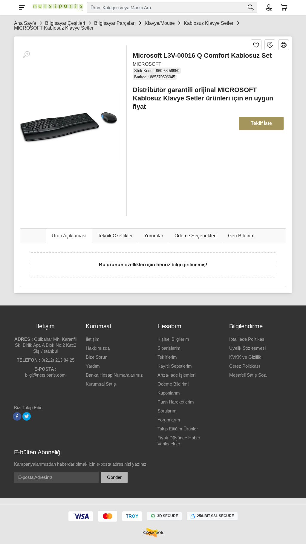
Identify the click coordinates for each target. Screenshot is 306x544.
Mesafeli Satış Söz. (248, 375)
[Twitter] (26, 416)
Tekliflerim (167, 357)
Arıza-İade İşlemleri (176, 375)
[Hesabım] (268, 7)
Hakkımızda (98, 348)
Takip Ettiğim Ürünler (177, 428)
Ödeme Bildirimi (173, 383)
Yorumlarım (168, 419)
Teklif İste (261, 123)
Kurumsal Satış (101, 383)
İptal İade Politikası (247, 339)
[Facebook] (17, 416)
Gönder (114, 477)
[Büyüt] (26, 54)
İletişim (93, 339)
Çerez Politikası (244, 366)
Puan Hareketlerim (175, 401)
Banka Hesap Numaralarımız (114, 375)
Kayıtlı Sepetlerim (174, 366)
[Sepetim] (284, 7)
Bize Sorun (96, 357)
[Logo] (56, 7)
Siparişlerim (168, 348)
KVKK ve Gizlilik (245, 357)
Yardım (93, 366)
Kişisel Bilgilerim (173, 339)
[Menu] (22, 7)
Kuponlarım (168, 392)
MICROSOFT (147, 64)
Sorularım (167, 410)
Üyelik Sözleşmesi (247, 348)
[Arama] (250, 7)
